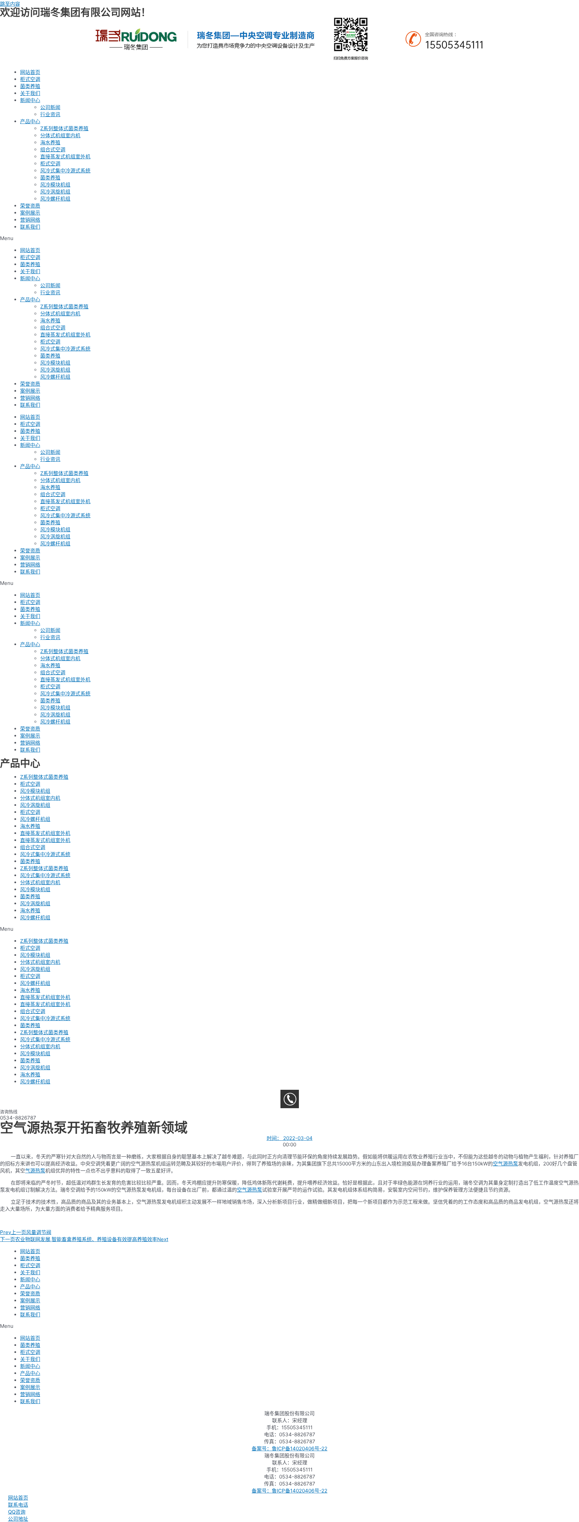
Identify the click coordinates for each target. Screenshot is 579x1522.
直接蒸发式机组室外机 (65, 156)
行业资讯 (50, 114)
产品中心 (30, 121)
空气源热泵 (505, 1163)
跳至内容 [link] (10, 4)
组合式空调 (52, 149)
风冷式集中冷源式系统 (65, 170)
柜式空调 (30, 79)
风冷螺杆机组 (55, 199)
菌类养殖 (30, 86)
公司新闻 (50, 107)
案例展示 (30, 213)
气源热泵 (35, 1170)
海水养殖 (50, 142)
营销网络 (30, 220)
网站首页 (30, 72)
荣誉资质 (30, 206)
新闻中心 (30, 100)
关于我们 (30, 93)
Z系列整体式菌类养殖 (64, 128)
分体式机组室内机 (60, 135)
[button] (289, 238)
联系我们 (30, 227)
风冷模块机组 (55, 184)
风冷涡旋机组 (55, 191)
